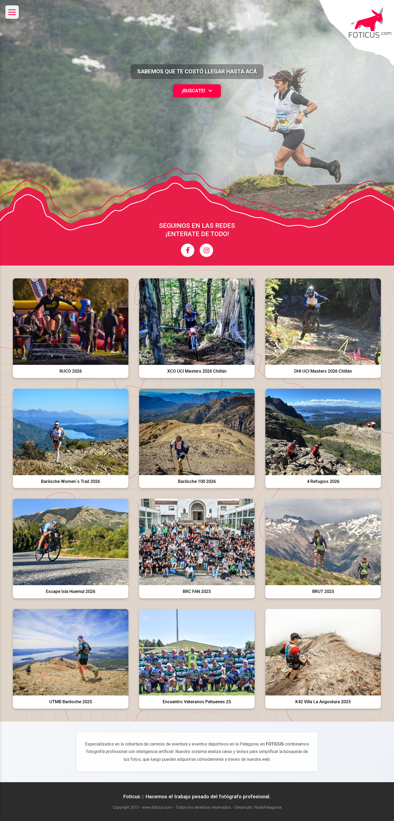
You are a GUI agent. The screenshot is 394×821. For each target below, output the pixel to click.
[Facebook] (187, 250)
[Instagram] (206, 250)
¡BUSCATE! (194, 90)
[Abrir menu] (12, 12)
